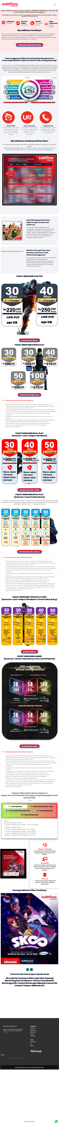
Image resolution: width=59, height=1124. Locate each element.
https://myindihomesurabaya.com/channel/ (41, 585)
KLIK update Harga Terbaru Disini (30, 45)
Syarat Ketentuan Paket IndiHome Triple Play (19, 752)
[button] (29, 400)
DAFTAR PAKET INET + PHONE (30, 490)
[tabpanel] (29, 828)
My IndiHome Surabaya (9, 65)
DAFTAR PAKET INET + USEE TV (30, 551)
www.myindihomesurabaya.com (15, 1058)
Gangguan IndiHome (37, 148)
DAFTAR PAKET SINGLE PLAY (30, 395)
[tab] (15, 806)
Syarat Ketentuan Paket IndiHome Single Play (19, 400)
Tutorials (32, 1036)
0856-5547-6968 (26, 149)
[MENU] (54, 4)
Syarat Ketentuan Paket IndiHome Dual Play (18, 557)
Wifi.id (32, 1045)
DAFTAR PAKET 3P (30, 651)
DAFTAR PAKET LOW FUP (30, 340)
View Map (5, 1032)
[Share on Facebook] (31, 969)
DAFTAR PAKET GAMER (30, 746)
